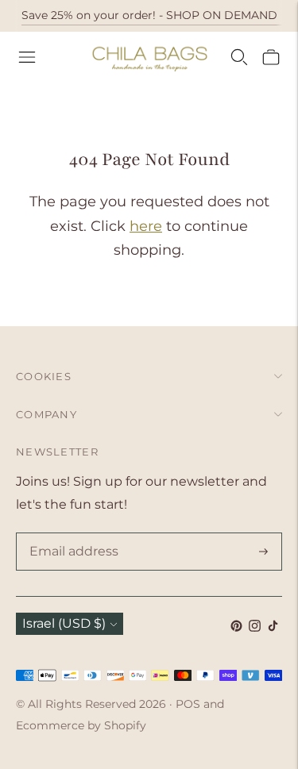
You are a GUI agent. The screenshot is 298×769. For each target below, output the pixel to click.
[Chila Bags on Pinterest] (236, 627)
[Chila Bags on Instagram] (255, 627)
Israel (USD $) (64, 623)
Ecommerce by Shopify (81, 725)
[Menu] (27, 57)
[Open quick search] (239, 57)
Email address (71, 534)
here (146, 226)
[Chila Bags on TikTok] (273, 627)
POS (188, 704)
